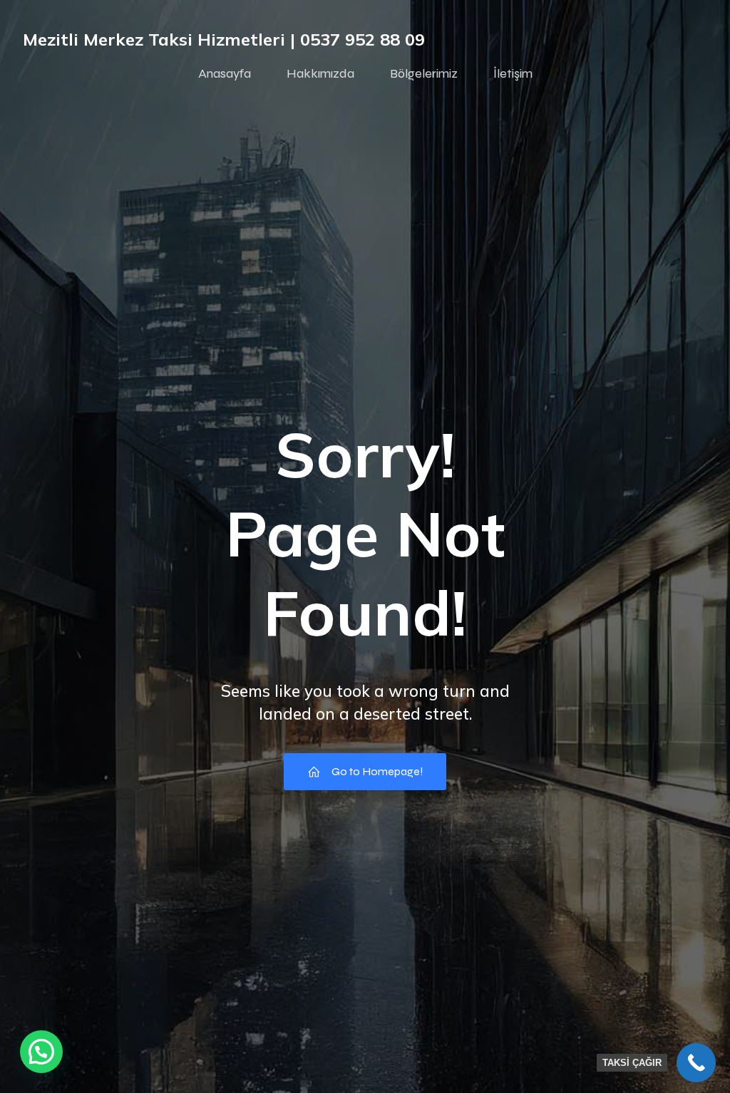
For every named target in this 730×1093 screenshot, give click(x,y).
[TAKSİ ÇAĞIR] (696, 1062)
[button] (41, 1051)
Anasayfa (224, 73)
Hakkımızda (320, 73)
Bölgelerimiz (424, 73)
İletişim (513, 73)
